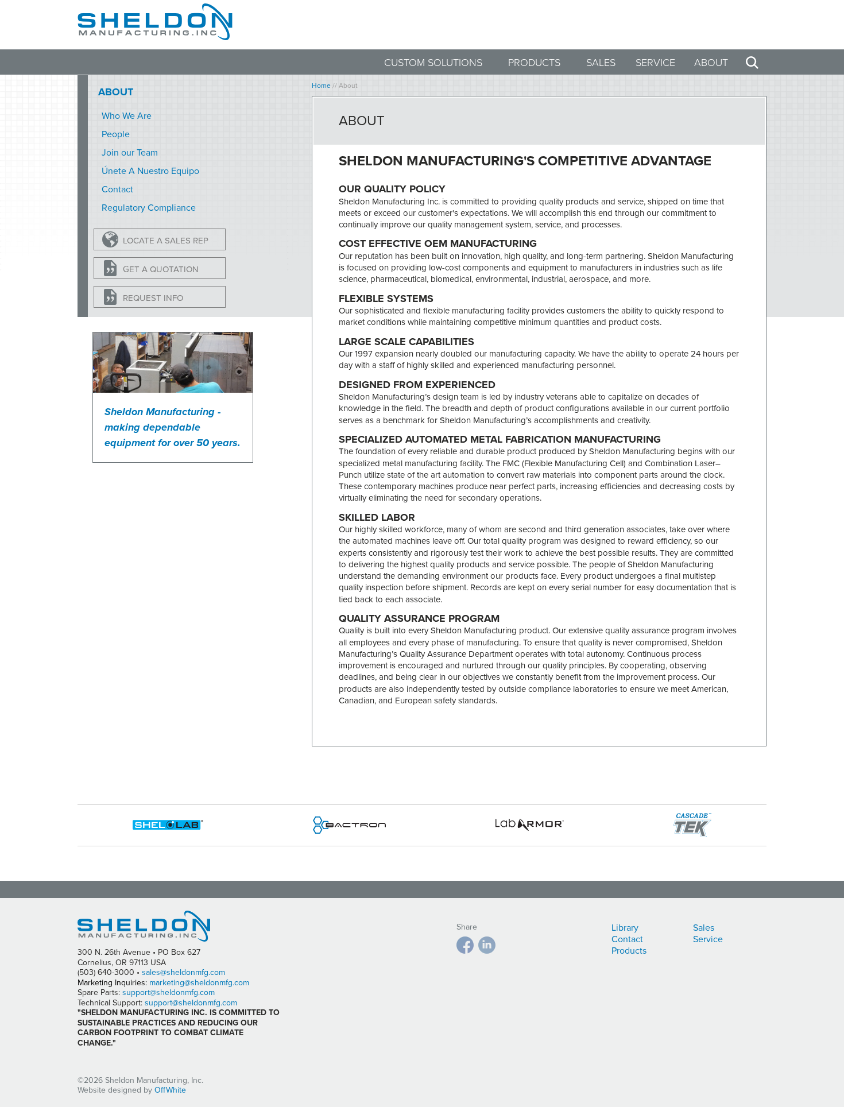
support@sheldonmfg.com (168, 992)
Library (624, 928)
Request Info (153, 298)
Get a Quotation (161, 269)
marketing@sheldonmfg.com (199, 983)
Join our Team (130, 152)
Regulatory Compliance (149, 208)
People (116, 134)
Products (534, 62)
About (711, 62)
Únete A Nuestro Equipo (150, 171)
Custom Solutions (433, 62)
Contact (117, 189)
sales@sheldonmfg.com (183, 972)
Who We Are (127, 116)
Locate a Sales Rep (165, 240)
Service (655, 62)
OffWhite (170, 1090)
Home (321, 86)
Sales (600, 62)
